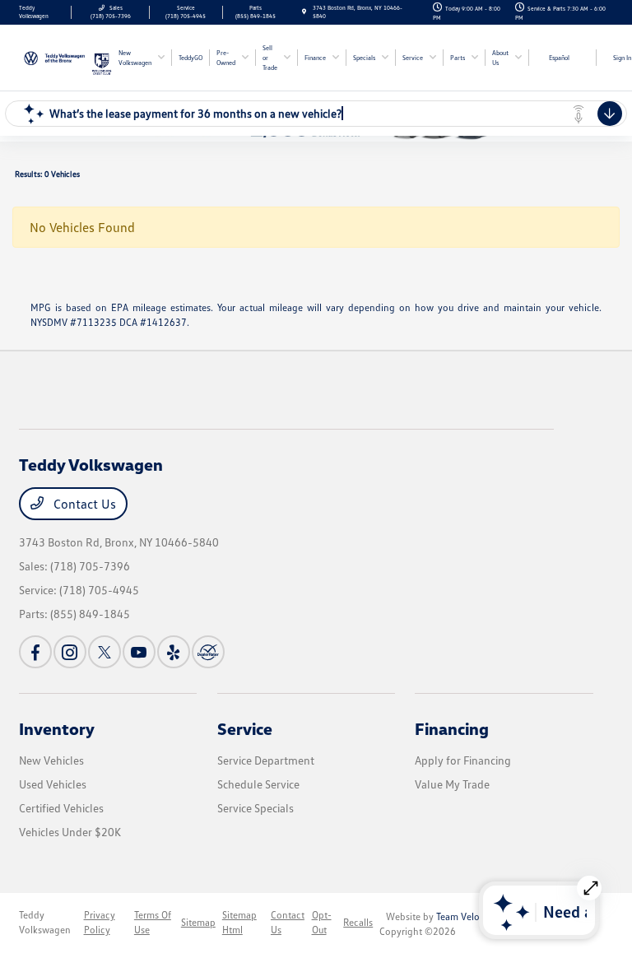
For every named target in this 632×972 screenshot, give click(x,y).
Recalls (358, 922)
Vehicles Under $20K (70, 832)
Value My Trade (452, 784)
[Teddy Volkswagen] (55, 56)
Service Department (265, 760)
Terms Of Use (152, 922)
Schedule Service (258, 784)
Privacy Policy (99, 922)
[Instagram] (69, 651)
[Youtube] (139, 651)
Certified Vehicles (61, 808)
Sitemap (198, 922)
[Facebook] (35, 651)
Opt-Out (322, 922)
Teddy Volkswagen (45, 922)
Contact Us (83, 503)
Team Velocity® (468, 916)
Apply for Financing (463, 760)
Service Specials (255, 808)
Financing (452, 728)
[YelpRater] (173, 651)
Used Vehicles (52, 784)
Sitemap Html (239, 922)
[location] (304, 12)
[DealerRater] (208, 651)
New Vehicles (51, 760)
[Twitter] (104, 651)
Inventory (57, 728)
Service (244, 728)
